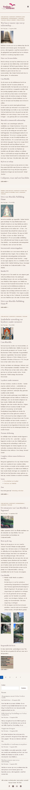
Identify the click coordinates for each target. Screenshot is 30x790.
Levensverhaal (13, 18)
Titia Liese (5, 28)
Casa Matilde (9, 190)
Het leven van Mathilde (10, 483)
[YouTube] (16, 786)
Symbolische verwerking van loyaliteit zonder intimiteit (12, 320)
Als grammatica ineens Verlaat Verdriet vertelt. (13, 697)
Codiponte (12, 16)
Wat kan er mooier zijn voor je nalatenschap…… (12, 24)
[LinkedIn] (20, 786)
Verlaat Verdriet (11, 20)
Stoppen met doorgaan (8, 728)
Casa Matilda (4, 16)
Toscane (3, 20)
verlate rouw (20, 20)
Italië (16, 192)
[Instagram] (13, 786)
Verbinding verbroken (17, 491)
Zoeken (3, 685)
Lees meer (4, 181)
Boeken (3, 190)
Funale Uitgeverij (9, 192)
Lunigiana (21, 18)
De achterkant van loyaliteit (11, 481)
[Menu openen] (28, 6)
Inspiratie (18, 16)
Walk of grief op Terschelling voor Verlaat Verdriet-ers (14, 714)
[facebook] (9, 786)
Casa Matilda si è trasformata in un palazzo (14, 744)
